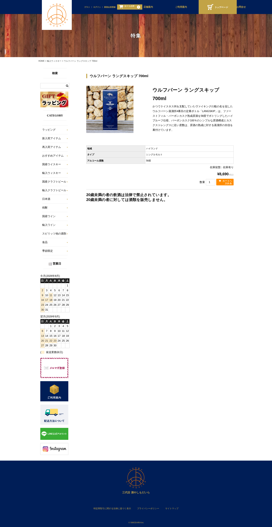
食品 (45, 242)
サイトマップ (171, 508)
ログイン (97, 7)
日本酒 (46, 198)
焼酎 (45, 207)
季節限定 (47, 250)
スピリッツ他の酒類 (54, 233)
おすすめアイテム (53, 155)
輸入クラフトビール (54, 190)
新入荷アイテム (51, 138)
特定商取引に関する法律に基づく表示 (112, 508)
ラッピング (49, 129)
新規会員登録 (110, 7)
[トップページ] (218, 7)
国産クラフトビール (54, 181)
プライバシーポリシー (148, 508)
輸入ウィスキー (51, 173)
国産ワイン (49, 216)
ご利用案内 (181, 7)
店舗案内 (148, 7)
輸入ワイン (49, 224)
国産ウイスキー (51, 164)
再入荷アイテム (51, 147)
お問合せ (241, 7)
